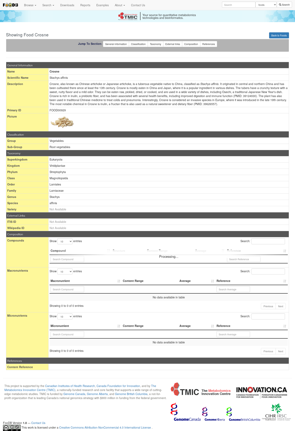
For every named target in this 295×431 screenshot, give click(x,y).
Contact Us (138, 5)
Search (47, 5)
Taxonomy (155, 44)
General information (116, 44)
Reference (223, 281)
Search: (245, 241)
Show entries (66, 241)
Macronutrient (60, 281)
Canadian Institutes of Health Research (70, 386)
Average (185, 281)
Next (280, 306)
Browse (29, 5)
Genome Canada (74, 394)
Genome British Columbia (131, 394)
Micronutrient (60, 326)
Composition (191, 44)
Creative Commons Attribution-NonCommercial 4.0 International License (105, 427)
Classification (138, 44)
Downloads (67, 5)
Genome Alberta (97, 394)
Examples (102, 5)
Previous (268, 306)
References (208, 44)
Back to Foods (279, 35)
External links (172, 44)
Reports (85, 5)
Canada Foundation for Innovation (118, 386)
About (119, 5)
